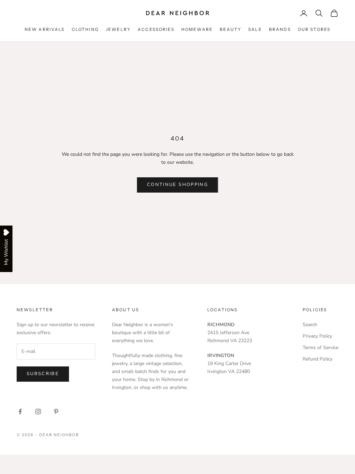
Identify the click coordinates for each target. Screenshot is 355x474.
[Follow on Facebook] (20, 411)
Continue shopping (177, 184)
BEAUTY (230, 29)
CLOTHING (85, 29)
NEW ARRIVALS (45, 29)
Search (310, 324)
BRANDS (280, 29)
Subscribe (43, 374)
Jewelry (118, 29)
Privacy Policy (317, 336)
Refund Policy (317, 359)
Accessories (156, 29)
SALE (255, 29)
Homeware (197, 29)
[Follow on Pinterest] (56, 411)
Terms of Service (320, 347)
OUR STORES (314, 29)
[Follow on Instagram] (38, 411)
